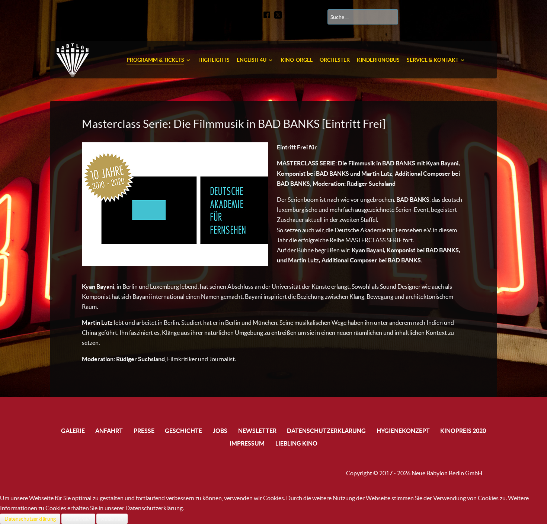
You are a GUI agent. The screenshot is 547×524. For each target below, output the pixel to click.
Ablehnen (112, 519)
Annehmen (78, 519)
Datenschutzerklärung (30, 519)
